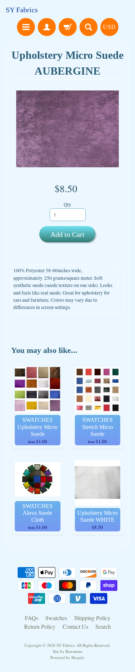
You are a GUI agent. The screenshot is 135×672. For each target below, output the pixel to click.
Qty (67, 204)
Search (103, 626)
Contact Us (75, 626)
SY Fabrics (22, 9)
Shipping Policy (92, 618)
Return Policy (39, 626)
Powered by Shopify (67, 657)
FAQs (31, 618)
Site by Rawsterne (67, 651)
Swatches (56, 618)
